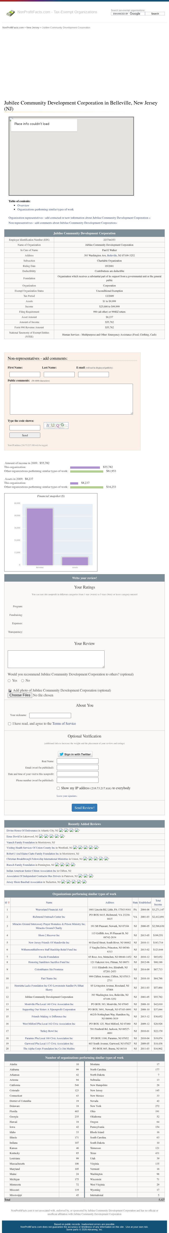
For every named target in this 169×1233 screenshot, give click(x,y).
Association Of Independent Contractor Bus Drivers (34, 876)
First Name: (15, 367)
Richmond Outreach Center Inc (49, 916)
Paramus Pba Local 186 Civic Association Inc (49, 1038)
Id (6, 902)
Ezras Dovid (13, 836)
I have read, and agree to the (44, 723)
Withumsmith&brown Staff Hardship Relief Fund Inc (49, 949)
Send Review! (84, 807)
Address (109, 902)
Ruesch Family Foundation (21, 864)
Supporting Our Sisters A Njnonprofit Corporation (48, 1009)
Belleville (112, 255)
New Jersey (32, 27)
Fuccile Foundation (49, 956)
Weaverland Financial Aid (49, 909)
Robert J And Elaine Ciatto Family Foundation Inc (33, 853)
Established (145, 902)
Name (49, 902)
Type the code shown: (21, 420)
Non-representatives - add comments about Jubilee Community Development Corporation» (63, 223)
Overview (23, 205)
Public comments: (29, 380)
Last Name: (49, 367)
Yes (14, 680)
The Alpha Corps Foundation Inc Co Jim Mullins (49, 1048)
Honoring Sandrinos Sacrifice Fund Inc (49, 962)
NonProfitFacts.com (13, 27)
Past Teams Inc (49, 978)
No (28, 680)
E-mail (94, 367)
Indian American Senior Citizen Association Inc (31, 870)
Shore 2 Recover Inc (49, 935)
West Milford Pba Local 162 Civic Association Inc (49, 1023)
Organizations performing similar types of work (45, 209)
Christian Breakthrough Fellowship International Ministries (37, 859)
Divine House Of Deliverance (22, 830)
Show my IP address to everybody (95, 788)
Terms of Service (64, 723)
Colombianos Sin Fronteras (49, 969)
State (135, 902)
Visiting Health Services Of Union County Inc (31, 847)
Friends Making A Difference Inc (49, 1016)
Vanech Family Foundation (21, 842)
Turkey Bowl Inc (49, 1031)
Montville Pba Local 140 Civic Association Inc (49, 1004)
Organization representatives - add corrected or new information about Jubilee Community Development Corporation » (80, 218)
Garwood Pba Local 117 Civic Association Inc (49, 1043)
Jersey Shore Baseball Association (24, 882)
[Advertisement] (84, 63)
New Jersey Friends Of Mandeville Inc (49, 942)
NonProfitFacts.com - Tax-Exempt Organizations (57, 12)
